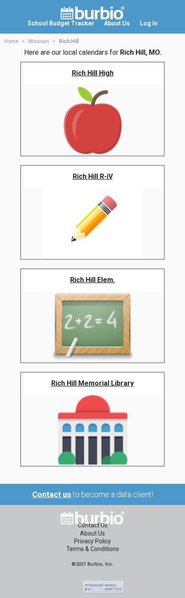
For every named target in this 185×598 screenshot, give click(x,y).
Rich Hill (69, 41)
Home (11, 41)
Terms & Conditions (92, 548)
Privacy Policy (92, 541)
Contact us (52, 494)
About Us (92, 533)
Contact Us (93, 525)
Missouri (38, 41)
